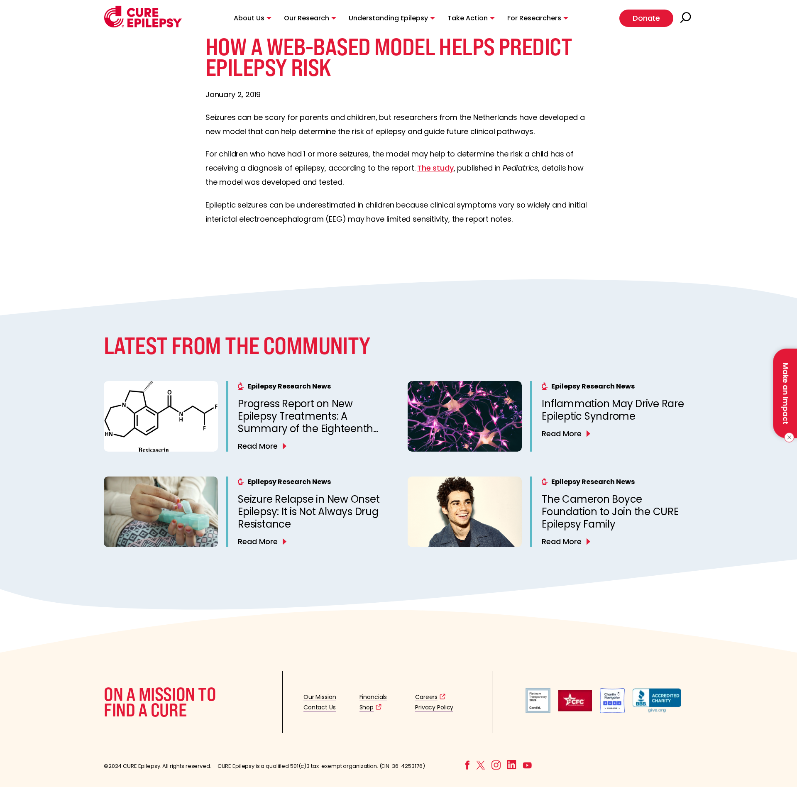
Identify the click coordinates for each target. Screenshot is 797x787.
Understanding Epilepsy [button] (388, 18)
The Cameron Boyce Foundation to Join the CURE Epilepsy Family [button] (610, 511)
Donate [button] (646, 18)
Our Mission (319, 697)
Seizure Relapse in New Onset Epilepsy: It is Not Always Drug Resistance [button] (308, 511)
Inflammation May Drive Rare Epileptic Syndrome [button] (613, 410)
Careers (426, 697)
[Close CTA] (787, 437)
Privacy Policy (434, 707)
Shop (366, 707)
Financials (373, 697)
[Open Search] (686, 18)
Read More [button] (258, 446)
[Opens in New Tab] (538, 711)
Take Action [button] (467, 18)
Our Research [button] (306, 18)
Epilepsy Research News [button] (289, 386)
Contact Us (319, 707)
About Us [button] (249, 18)
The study (435, 168)
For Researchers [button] (534, 18)
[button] (143, 25)
